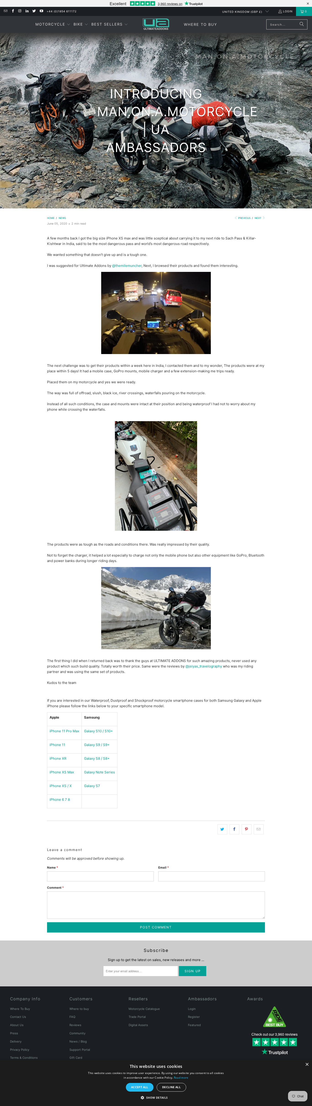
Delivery (15, 1041)
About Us (17, 1025)
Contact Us (18, 1017)
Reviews (75, 1025)
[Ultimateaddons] (155, 24)
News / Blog (78, 1041)
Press (14, 1033)
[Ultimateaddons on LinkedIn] (27, 11)
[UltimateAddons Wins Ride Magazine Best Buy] (274, 1016)
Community (77, 1033)
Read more (181, 1078)
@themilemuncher (127, 265)
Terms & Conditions (24, 1057)
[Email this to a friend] (259, 829)
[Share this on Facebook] (234, 829)
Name (52, 867)
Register (194, 1017)
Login (288, 11)
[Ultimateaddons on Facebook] (12, 11)
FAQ (72, 1017)
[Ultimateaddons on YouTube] (41, 11)
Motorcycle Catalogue (144, 1009)
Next (258, 218)
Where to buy (79, 1009)
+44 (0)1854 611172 (62, 11)
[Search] (301, 24)
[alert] (156, 1083)
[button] (53, 24)
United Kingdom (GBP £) (242, 11)
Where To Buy (20, 1009)
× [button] (307, 1064)
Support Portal (79, 1049)
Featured (194, 1025)
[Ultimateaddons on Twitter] (34, 11)
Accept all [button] (139, 1087)
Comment (55, 887)
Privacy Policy (19, 1049)
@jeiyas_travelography (203, 666)
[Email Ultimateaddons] (5, 11)
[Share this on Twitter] (222, 829)
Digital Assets (138, 1025)
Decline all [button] (171, 1087)
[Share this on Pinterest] (246, 829)
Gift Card (75, 1057)
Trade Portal (137, 1017)
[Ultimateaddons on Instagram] (20, 11)
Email (163, 867)
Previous (244, 218)
